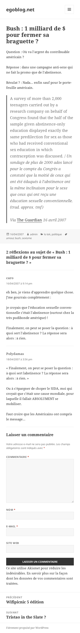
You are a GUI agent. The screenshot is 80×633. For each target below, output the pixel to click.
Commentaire (17, 457)
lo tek (47, 234)
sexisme (27, 238)
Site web (12, 543)
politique (57, 234)
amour (10, 238)
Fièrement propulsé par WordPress (27, 628)
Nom (10, 510)
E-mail (12, 526)
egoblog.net (20, 9)
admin (34, 234)
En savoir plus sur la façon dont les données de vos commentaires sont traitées (39, 578)
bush (18, 238)
